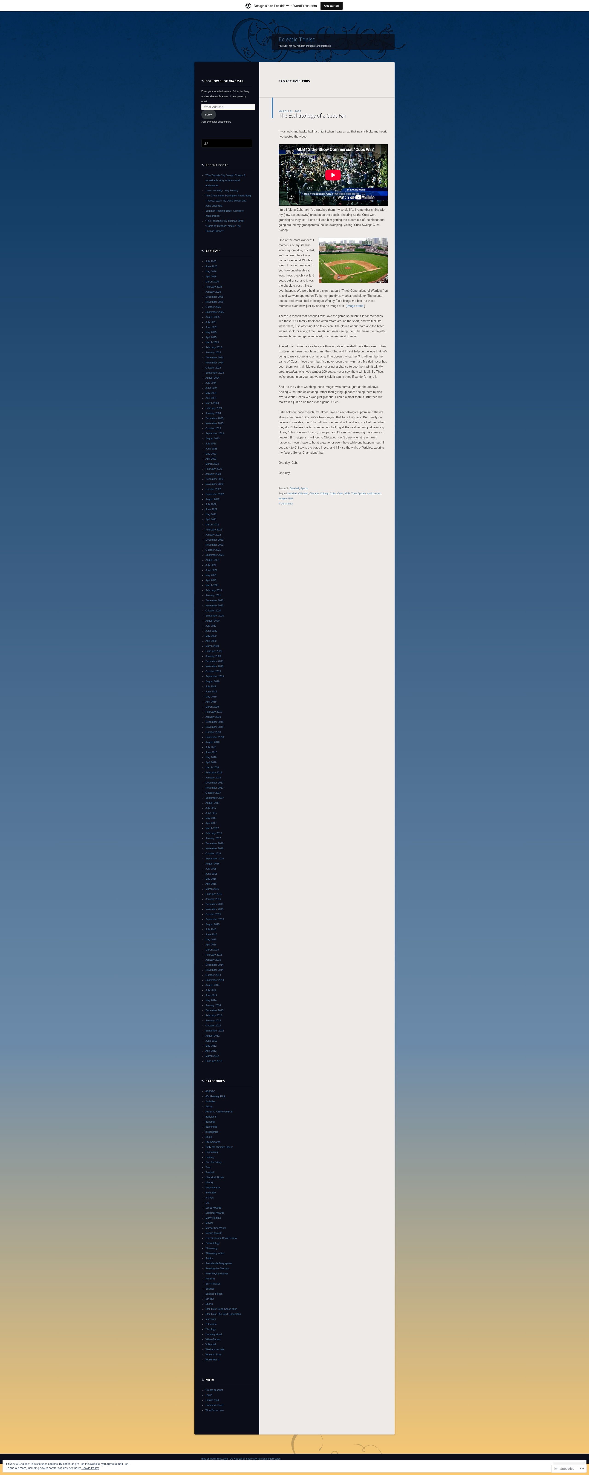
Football (209, 1172)
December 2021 (214, 539)
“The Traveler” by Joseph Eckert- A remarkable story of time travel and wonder (225, 180)
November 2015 (214, 909)
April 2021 (211, 580)
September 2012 (214, 1030)
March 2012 (212, 1055)
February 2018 (213, 772)
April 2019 (211, 701)
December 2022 (214, 479)
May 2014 (211, 1000)
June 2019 (211, 691)
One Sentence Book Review (221, 1238)
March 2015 (212, 949)
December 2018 (214, 721)
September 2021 (214, 554)
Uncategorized (213, 1334)
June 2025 (211, 327)
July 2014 (210, 990)
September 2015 (214, 919)
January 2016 (213, 899)
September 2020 (214, 615)
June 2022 (211, 509)
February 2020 (213, 651)
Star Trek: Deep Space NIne (221, 1309)
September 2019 (214, 676)
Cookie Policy (90, 1468)
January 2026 (213, 291)
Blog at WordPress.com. (214, 1458)
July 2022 (210, 504)
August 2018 (212, 742)
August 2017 (212, 802)
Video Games (213, 1339)
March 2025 (212, 342)
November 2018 (214, 727)
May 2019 (211, 696)
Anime (208, 1106)
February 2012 (213, 1061)
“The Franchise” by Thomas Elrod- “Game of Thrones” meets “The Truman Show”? (224, 225)
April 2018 (211, 762)
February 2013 (213, 1015)
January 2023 (213, 473)
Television (211, 1324)
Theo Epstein (358, 493)
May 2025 (211, 332)
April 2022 (211, 519)
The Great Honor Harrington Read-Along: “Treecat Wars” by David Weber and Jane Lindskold (228, 200)
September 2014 (214, 980)
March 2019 (212, 706)
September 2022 (214, 494)
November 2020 (214, 605)
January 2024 (213, 413)
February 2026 (213, 286)
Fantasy (210, 1157)
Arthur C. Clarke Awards (219, 1111)
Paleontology (212, 1243)
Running (210, 1278)
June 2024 (211, 387)
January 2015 (213, 959)
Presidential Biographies (218, 1263)
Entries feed (212, 1400)
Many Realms (213, 1217)
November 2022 (214, 484)
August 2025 (212, 317)
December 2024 (214, 357)
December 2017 (214, 782)
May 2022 (211, 514)
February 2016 (213, 894)
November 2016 (214, 848)
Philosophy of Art (214, 1253)
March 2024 (212, 403)
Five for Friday (213, 1162)
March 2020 (212, 646)
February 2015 (213, 954)
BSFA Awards (212, 1142)
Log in (208, 1395)
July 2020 (210, 625)
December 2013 (214, 1010)
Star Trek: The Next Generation (223, 1314)
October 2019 (213, 671)
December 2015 (214, 904)
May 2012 (211, 1045)
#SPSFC (210, 1091)
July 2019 (210, 686)
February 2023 (213, 468)
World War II (212, 1359)
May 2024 (211, 393)
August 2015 (212, 924)
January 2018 (213, 777)
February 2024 (213, 408)
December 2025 (214, 296)
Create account (214, 1390)
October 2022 (213, 489)
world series (374, 493)
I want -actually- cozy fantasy (221, 190)
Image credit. (355, 306)
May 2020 (211, 635)
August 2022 (212, 499)
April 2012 (211, 1050)
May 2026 (211, 271)
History (209, 1182)
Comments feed (214, 1405)
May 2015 (211, 939)
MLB (347, 493)
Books (209, 1136)
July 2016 (210, 868)
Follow (208, 114)
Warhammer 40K (214, 1349)
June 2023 (211, 448)
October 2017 (213, 792)
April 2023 (211, 458)
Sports (304, 488)
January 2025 (213, 352)
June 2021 (211, 570)
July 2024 (210, 382)
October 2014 (213, 975)
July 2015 (210, 929)
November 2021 (214, 544)
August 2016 (212, 863)
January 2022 (213, 534)
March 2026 (212, 281)
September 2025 (214, 312)
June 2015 (211, 934)
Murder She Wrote (215, 1228)
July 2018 (210, 747)
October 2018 (213, 732)
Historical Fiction (214, 1177)
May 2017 (211, 818)
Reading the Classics (217, 1268)
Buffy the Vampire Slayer (219, 1147)
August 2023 (212, 438)
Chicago (314, 493)
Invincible (210, 1192)
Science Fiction (213, 1293)
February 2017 (213, 833)
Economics (211, 1152)
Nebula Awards (213, 1233)
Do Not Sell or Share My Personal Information (255, 1458)
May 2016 (211, 878)
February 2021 (213, 590)
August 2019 (212, 681)
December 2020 (214, 600)
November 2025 (214, 301)
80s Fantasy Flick (215, 1096)
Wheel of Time (213, 1354)
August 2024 (212, 377)
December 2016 (214, 843)
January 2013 (213, 1020)
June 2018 (211, 752)
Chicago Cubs (328, 493)
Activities (210, 1101)
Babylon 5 (211, 1116)
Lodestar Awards (214, 1212)
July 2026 (210, 261)
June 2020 (211, 630)
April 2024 (211, 398)
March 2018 (212, 767)
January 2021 (213, 595)
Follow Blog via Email (224, 81)
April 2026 (211, 276)
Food (208, 1167)
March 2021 (212, 585)
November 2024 (214, 362)
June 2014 (211, 995)
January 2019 (213, 716)
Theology (210, 1329)
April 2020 (211, 641)
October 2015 (213, 914)
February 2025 (213, 347)
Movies (209, 1222)
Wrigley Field (286, 498)
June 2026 (211, 266)
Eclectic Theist (297, 39)
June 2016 (211, 873)
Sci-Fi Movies (213, 1283)
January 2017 (213, 838)
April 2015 (211, 944)
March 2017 (212, 828)
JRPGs (209, 1197)
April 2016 (211, 883)
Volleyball (210, 1344)
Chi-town (303, 493)
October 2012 (213, 1025)
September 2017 (214, 797)
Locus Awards (213, 1207)
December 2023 (214, 418)
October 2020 (213, 610)
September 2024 (214, 372)
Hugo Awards (212, 1187)
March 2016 (212, 888)
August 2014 (212, 985)
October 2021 (213, 549)
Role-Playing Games (216, 1273)
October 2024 (213, 367)
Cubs (340, 493)
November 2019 (214, 666)
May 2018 (211, 757)
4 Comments (286, 503)
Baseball (294, 488)
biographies (211, 1131)
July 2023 (210, 443)
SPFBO (209, 1298)
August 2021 (212, 560)
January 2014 (213, 1005)
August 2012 (212, 1035)
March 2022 (212, 524)
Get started (331, 5)
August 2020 (212, 620)
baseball (292, 493)
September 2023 (214, 433)
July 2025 (210, 322)
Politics (209, 1258)
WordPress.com (214, 1410)
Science (209, 1288)
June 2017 (211, 813)
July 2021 (210, 565)
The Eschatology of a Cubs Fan (312, 115)
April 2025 (211, 337)
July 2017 (210, 808)
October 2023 (213, 428)
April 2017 (211, 823)
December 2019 (214, 661)
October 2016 (213, 853)
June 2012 (211, 1040)
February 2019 (213, 711)
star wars (210, 1319)
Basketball (211, 1126)
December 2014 (214, 964)
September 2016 (214, 858)
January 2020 (213, 656)
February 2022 (213, 529)
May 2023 (211, 453)
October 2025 (213, 306)
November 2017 (214, 787)
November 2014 (214, 969)
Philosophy (211, 1248)
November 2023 (214, 423)
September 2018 (214, 737)
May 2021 (211, 575)
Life (207, 1202)
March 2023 (212, 463)
